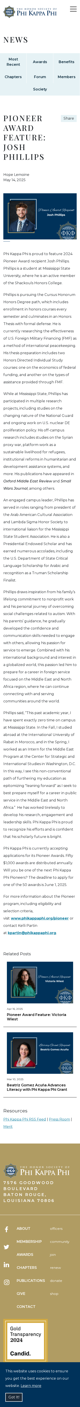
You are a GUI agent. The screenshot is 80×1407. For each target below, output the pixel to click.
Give (21, 1294)
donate (56, 1281)
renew (55, 1268)
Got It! (13, 1397)
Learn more (31, 1386)
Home (30, 17)
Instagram (6, 1282)
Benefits (66, 62)
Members (67, 77)
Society (40, 89)
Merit (8, 1127)
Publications (31, 1281)
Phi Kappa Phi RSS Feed (24, 1119)
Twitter (6, 1247)
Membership (29, 1242)
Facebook (6, 1229)
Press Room (59, 1119)
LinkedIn (6, 1264)
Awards (40, 62)
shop (54, 1294)
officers (56, 1228)
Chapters (13, 77)
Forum (40, 77)
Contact (26, 1307)
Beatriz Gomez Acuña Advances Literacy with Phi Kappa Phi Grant (37, 1087)
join (53, 1255)
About (23, 1228)
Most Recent (13, 62)
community (59, 1242)
